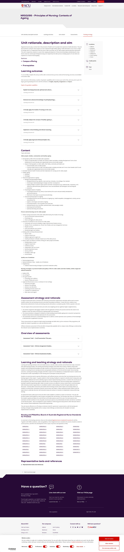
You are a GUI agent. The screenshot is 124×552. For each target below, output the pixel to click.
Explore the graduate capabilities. (29, 85)
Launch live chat (53, 502)
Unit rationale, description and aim (29, 34)
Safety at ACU (56, 1)
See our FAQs (80, 502)
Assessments (74, 34)
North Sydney (56, 527)
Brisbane (44, 532)
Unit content (62, 34)
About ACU (94, 5)
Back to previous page (29, 472)
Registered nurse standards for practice (62, 420)
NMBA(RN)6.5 (76, 440)
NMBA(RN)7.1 (76, 449)
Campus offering (30, 61)
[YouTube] (77, 527)
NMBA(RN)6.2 (76, 432)
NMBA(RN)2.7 (42, 438)
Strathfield (55, 532)
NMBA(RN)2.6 (42, 435)
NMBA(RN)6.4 (76, 438)
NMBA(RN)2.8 (42, 440)
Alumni (39, 1)
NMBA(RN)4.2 (59, 435)
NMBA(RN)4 (59, 429)
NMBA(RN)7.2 (76, 452)
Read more (24, 58)
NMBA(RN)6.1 (76, 429)
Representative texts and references (33, 464)
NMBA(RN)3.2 (42, 449)
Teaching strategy (87, 34)
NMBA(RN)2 (25, 449)
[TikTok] (79, 527)
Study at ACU (47, 5)
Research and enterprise (84, 5)
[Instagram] (73, 527)
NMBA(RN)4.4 (59, 440)
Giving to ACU (47, 1)
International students (57, 5)
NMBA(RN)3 (42, 443)
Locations (74, 5)
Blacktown (44, 530)
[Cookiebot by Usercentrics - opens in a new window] (12, 549)
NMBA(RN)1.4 (25, 438)
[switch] (45, 546)
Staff (95, 1)
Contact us (100, 1)
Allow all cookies (109, 538)
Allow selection (109, 543)
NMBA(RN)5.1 (59, 446)
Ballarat (44, 527)
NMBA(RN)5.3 (59, 452)
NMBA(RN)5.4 (59, 455)
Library (89, 1)
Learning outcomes (48, 34)
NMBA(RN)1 (25, 426)
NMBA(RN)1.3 (25, 435)
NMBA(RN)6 (76, 426)
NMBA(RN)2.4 (42, 429)
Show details (80, 546)
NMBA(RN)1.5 (25, 440)
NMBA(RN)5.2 (59, 449)
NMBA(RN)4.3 (59, 438)
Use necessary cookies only (109, 548)
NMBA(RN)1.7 (25, 446)
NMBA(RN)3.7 (59, 426)
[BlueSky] (82, 527)
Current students (81, 1)
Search (100, 5)
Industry (34, 1)
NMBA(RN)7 (76, 446)
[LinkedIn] (75, 527)
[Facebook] (70, 527)
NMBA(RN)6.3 (76, 435)
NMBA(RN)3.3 (42, 452)
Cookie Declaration (76, 542)
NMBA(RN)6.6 (76, 443)
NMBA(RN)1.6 (25, 443)
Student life (67, 5)
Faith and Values (25, 1)
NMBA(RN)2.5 (42, 432)
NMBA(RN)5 (59, 443)
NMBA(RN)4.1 (59, 432)
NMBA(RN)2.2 (25, 455)
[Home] (26, 6)
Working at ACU (25, 530)
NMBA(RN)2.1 (25, 452)
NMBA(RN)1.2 (25, 432)
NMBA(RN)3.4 (42, 455)
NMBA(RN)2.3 (42, 426)
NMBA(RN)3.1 (42, 446)
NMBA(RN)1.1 (25, 429)
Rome (54, 530)
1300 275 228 (92, 512)
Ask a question (53, 512)
